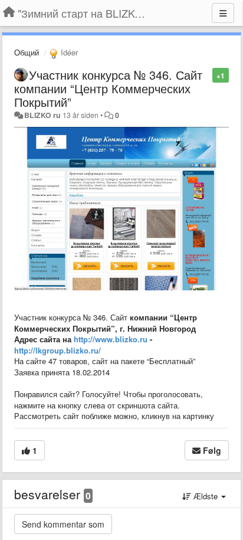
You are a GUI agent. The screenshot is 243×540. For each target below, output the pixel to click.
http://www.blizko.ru (110, 339)
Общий (26, 52)
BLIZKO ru (43, 115)
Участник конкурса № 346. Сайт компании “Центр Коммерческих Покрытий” (108, 88)
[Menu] (223, 13)
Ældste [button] (205, 496)
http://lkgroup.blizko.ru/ (57, 350)
